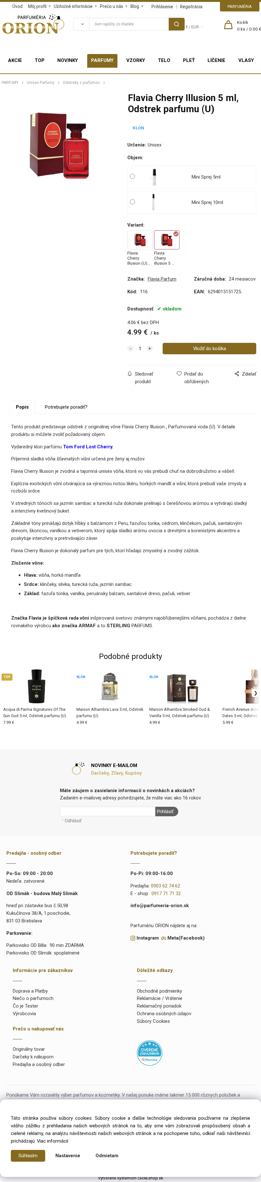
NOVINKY (67, 60)
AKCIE (15, 60)
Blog (134, 6)
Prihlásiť (165, 811)
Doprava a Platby (30, 991)
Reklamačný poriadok (159, 1006)
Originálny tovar (29, 1049)
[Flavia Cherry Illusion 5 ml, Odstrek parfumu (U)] (59, 145)
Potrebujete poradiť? (66, 407)
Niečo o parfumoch (33, 998)
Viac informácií (52, 1141)
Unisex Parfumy (40, 82)
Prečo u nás (111, 6)
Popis (22, 407)
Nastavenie (67, 1155)
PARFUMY (102, 60)
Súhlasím (28, 1155)
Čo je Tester (25, 1006)
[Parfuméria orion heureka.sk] (149, 1053)
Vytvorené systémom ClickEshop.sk (130, 1178)
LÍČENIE (216, 60)
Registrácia (191, 6)
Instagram (148, 938)
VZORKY (135, 60)
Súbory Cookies (153, 1021)
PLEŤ (189, 60)
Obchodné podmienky (159, 991)
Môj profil (37, 6)
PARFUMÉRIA (240, 6)
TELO (164, 60)
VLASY (246, 60)
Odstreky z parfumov (81, 82)
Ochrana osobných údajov (164, 1013)
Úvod (17, 6)
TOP (40, 60)
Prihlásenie (162, 6)
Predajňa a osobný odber (39, 1064)
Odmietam (106, 1155)
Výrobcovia (24, 1013)
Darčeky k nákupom (33, 1057)
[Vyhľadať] (81, 24)
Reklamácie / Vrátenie (159, 998)
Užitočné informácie (73, 6)
